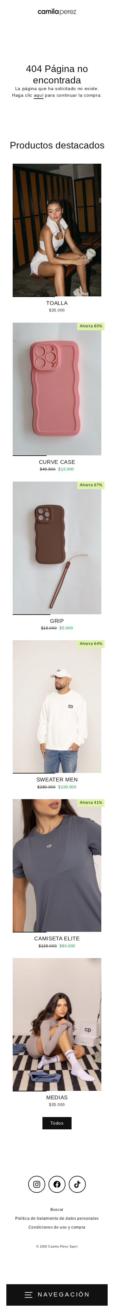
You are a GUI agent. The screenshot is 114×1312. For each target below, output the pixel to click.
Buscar (57, 1209)
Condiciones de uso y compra (57, 1227)
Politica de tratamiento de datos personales (57, 1218)
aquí (39, 95)
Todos (56, 1123)
